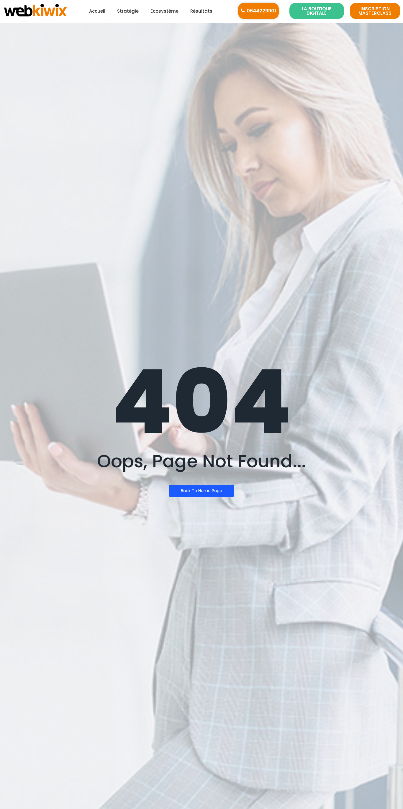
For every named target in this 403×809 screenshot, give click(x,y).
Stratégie (128, 11)
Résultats (201, 11)
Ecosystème (164, 11)
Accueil (97, 11)
